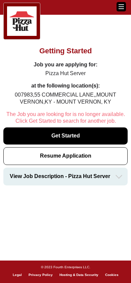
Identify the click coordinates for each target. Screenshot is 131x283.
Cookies (112, 275)
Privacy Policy (41, 275)
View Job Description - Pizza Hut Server (60, 176)
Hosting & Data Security (78, 275)
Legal (17, 275)
